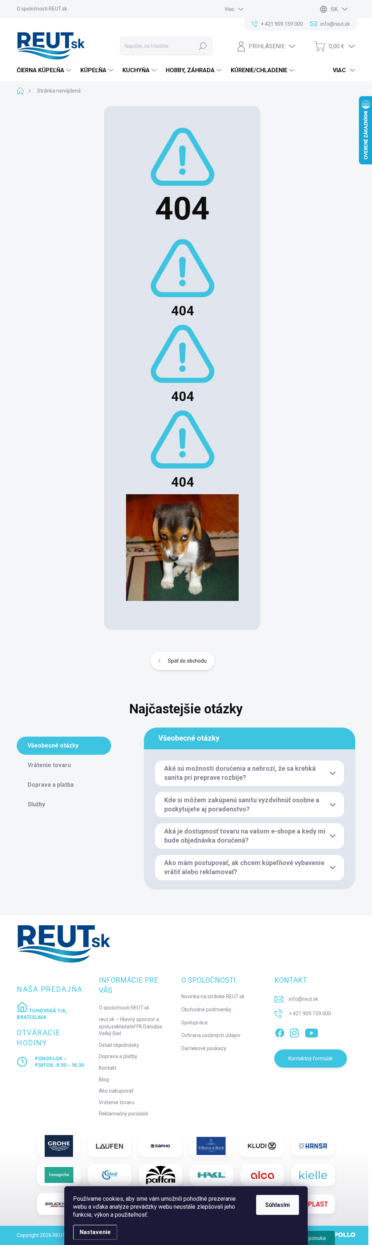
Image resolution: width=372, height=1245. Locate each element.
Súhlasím (277, 1204)
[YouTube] (311, 1032)
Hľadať (202, 46)
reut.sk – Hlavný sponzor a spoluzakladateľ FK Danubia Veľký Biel (130, 1026)
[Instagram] (294, 1032)
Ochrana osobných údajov (210, 1035)
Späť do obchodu (187, 661)
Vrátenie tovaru (116, 1102)
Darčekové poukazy (203, 1048)
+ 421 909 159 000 (310, 1013)
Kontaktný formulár (310, 1058)
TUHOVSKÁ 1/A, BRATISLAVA (42, 1013)
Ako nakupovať (116, 1091)
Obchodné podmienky (206, 1009)
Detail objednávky (119, 1045)
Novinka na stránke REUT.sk (212, 996)
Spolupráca (194, 1022)
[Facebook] (279, 1032)
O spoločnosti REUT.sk (42, 9)
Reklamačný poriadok (123, 1114)
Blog (104, 1079)
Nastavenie (95, 1232)
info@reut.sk (303, 999)
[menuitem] (45, 70)
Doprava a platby (118, 1056)
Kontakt (108, 1068)
